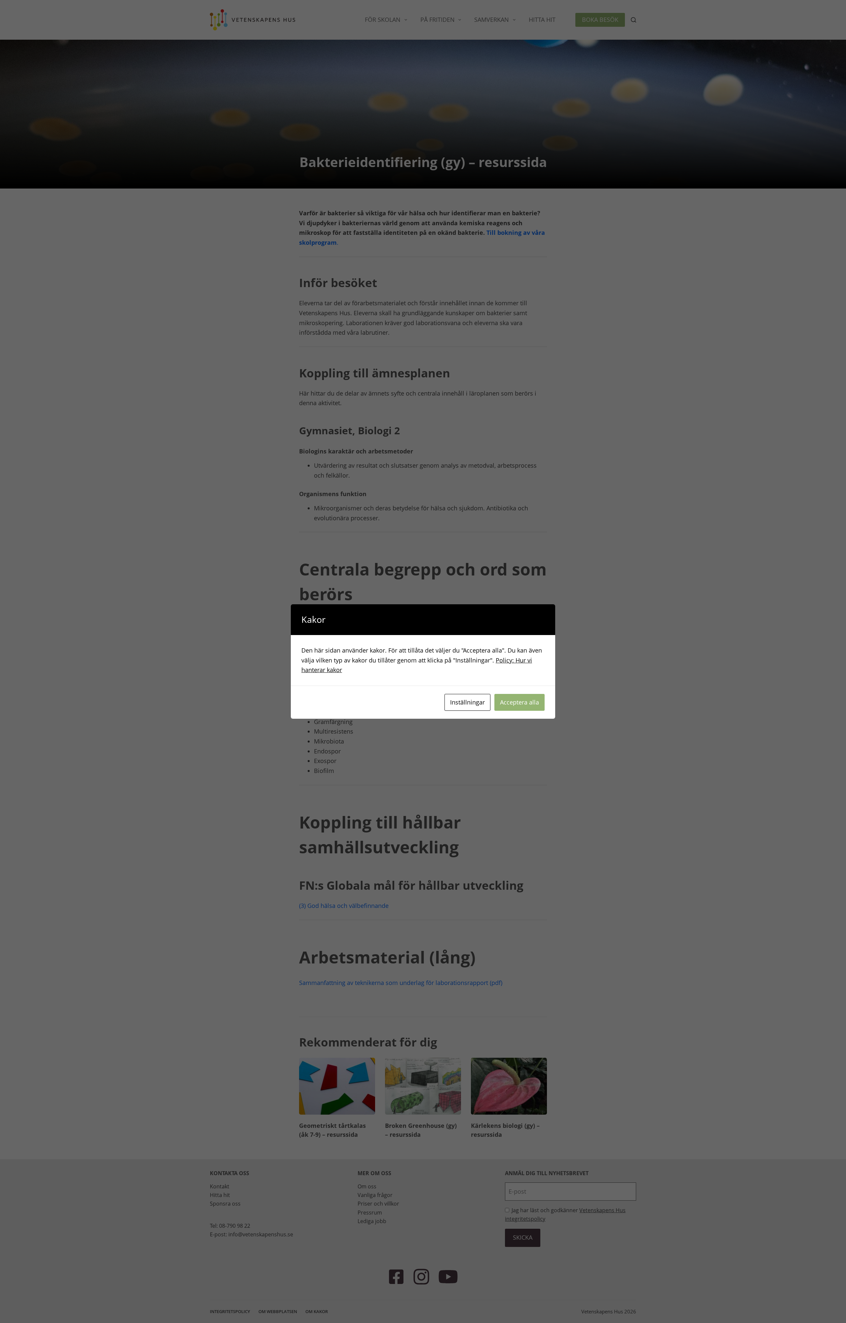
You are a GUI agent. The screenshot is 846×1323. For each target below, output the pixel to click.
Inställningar (467, 702)
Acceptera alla (519, 702)
